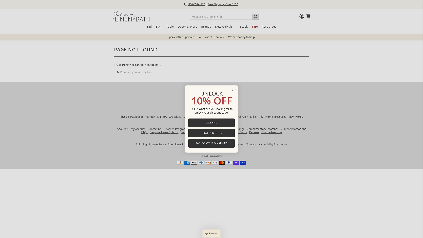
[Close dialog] (233, 89)
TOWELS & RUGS (211, 133)
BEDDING (211, 123)
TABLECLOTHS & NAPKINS (212, 143)
